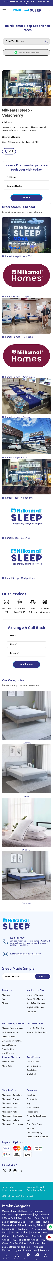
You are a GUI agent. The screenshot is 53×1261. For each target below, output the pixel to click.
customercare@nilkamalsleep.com (25, 954)
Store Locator (33, 1108)
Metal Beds (7, 1066)
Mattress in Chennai (11, 1099)
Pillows (5, 1003)
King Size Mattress (35, 995)
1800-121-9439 (17, 938)
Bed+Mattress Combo (13, 1222)
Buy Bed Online (20, 1236)
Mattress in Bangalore (11, 1095)
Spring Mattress (9, 1045)
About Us (31, 1095)
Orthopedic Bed (37, 1243)
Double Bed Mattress (36, 1003)
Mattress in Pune (9, 1108)
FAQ (28, 1120)
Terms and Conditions (12, 1190)
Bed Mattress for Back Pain (16, 1247)
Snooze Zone (32, 1112)
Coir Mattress (8, 1053)
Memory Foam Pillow (13, 1225)
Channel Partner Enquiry (37, 1137)
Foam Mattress (8, 1049)
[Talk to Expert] (49, 1237)
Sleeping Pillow (35, 1225)
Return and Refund (35, 1187)
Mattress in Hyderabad (12, 1116)
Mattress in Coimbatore (12, 1124)
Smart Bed (40, 1218)
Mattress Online (19, 1232)
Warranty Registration (36, 1116)
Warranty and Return (36, 1190)
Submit (26, 198)
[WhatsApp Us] (50, 1227)
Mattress (6, 995)
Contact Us (32, 1099)
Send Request (26, 664)
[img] (4, 1171)
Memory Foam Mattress (12, 1028)
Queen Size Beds (34, 1066)
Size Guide (31, 1012)
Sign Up (42, 976)
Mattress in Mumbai (11, 1104)
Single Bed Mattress (35, 1008)
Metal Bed (9, 1218)
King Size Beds (33, 1062)
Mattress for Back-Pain (37, 1033)
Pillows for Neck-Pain (36, 1028)
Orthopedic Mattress (11, 1033)
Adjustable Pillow (38, 1222)
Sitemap (30, 1129)
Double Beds (32, 1070)
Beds (4, 999)
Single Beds (31, 1074)
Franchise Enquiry (34, 1133)
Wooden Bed (25, 1218)
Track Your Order (34, 1124)
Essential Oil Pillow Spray (15, 1229)
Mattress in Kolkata (10, 1120)
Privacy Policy (8, 1187)
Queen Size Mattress (36, 999)
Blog (28, 1104)
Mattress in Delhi (9, 1112)
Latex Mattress (9, 1037)
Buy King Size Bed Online (25, 1240)
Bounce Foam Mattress (12, 1041)
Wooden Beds (8, 1062)
